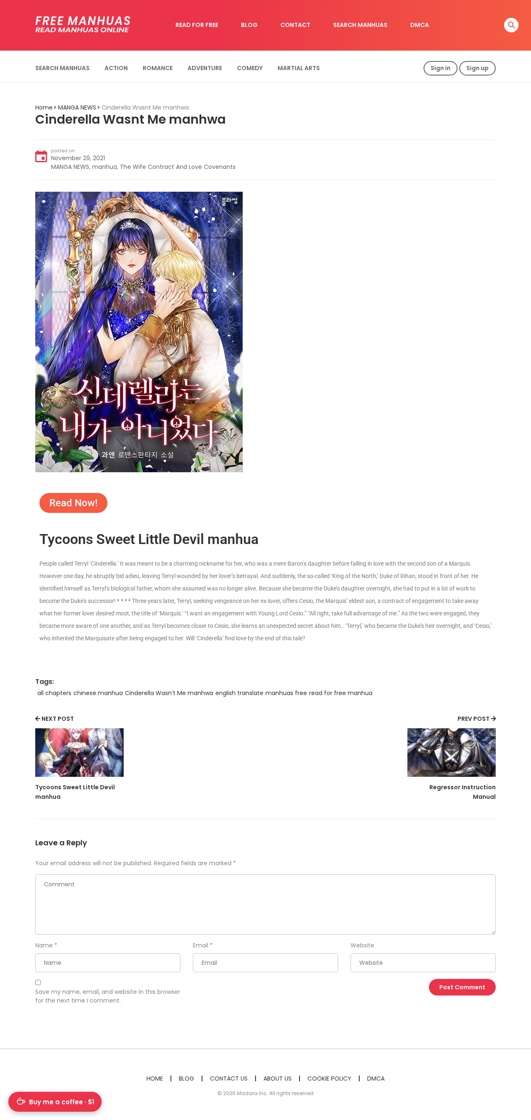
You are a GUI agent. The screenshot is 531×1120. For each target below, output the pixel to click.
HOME (154, 1078)
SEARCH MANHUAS (360, 25)
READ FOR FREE (196, 25)
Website (362, 945)
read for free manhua (341, 693)
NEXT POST (57, 719)
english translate (239, 693)
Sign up (477, 68)
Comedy (250, 68)
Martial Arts (299, 68)
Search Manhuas (62, 68)
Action (116, 68)
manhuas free (286, 693)
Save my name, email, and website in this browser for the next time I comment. (107, 996)
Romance (158, 68)
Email (200, 945)
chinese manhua (98, 693)
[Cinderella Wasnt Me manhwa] (139, 331)
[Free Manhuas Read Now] (83, 25)
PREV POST (474, 719)
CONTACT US (229, 1078)
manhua (104, 167)
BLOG (249, 25)
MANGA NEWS (77, 107)
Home (44, 107)
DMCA (419, 25)
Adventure (205, 68)
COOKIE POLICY (329, 1078)
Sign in (441, 68)
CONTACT (295, 25)
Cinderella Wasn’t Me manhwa (169, 693)
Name (44, 945)
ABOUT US (277, 1078)
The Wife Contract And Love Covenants (178, 167)
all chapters (54, 693)
